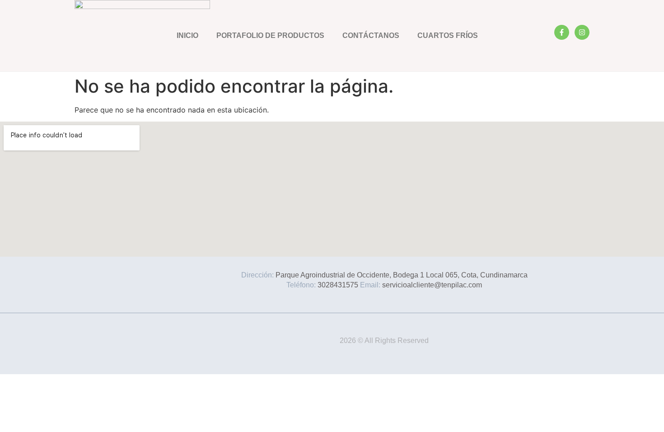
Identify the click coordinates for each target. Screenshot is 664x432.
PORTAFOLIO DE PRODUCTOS (270, 35)
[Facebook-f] (561, 32)
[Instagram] (582, 32)
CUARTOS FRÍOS (447, 35)
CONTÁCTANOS (370, 35)
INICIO (187, 35)
